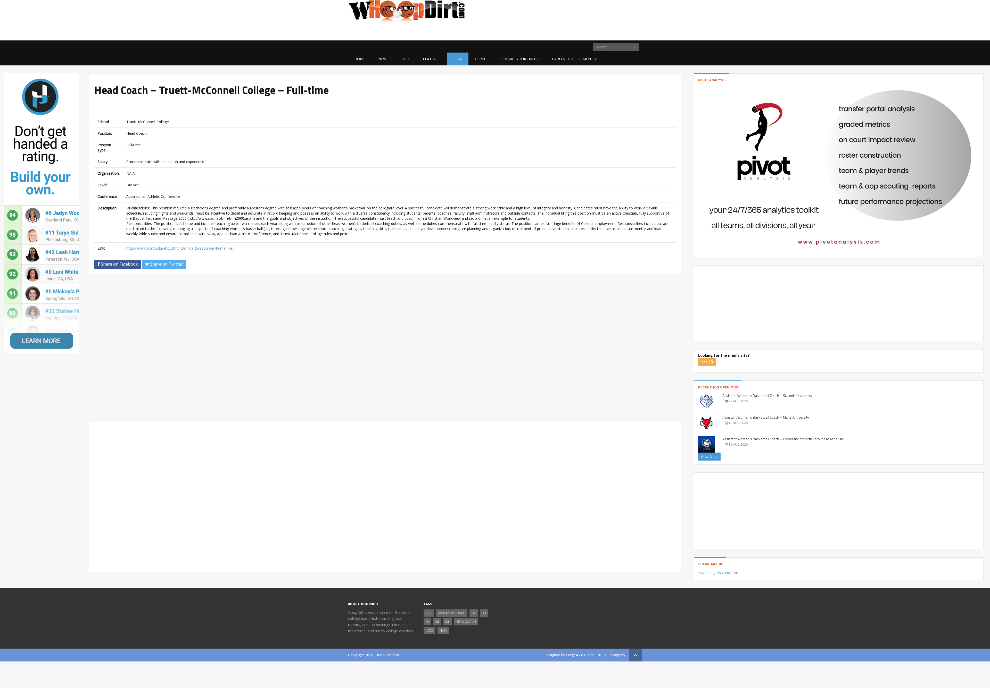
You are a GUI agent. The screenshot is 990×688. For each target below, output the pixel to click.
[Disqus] (385, 349)
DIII (447, 621)
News (383, 58)
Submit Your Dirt (518, 58)
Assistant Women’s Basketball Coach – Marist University (765, 417)
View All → (709, 456)
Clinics (482, 58)
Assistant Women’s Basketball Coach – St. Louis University (767, 395)
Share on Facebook (119, 264)
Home (359, 58)
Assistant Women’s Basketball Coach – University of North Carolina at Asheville (783, 438)
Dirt (405, 58)
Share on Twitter (166, 264)
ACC (429, 613)
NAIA (443, 630)
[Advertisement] (600, 32)
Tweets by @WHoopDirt (718, 572)
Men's (706, 361)
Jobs (457, 58)
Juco (429, 630)
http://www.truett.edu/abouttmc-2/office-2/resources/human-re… (180, 248)
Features (432, 58)
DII (437, 621)
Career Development (572, 58)
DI (427, 621)
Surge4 (572, 654)
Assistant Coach (451, 613)
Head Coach (466, 621)
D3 (484, 613)
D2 (474, 613)
